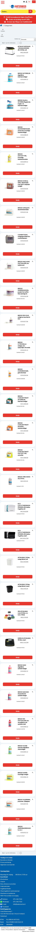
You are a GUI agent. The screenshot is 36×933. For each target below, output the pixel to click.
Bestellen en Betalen (6, 860)
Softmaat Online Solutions (28, 931)
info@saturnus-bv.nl (19, 904)
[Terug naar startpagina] (23, 4)
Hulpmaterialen (5, 886)
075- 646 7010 (17, 901)
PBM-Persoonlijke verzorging (9, 895)
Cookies (3, 929)
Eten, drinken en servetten (8, 884)
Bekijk (17, 65)
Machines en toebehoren (7, 893)
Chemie (2, 881)
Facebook (5, 906)
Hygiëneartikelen (5, 888)
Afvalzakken (4, 879)
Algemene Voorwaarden (19, 929)
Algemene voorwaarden (7, 864)
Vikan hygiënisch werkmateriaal (9, 891)
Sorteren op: (17, 39)
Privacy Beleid (9, 929)
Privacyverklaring (5, 862)
